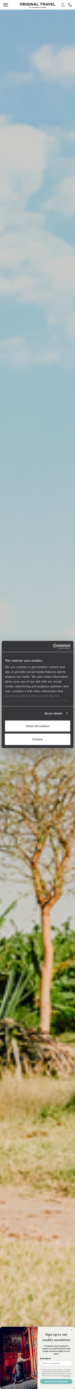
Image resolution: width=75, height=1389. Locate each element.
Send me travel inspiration (56, 1381)
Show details (53, 713)
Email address (45, 1358)
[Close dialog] (72, 1330)
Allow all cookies (37, 726)
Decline (37, 739)
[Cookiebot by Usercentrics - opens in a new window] (53, 646)
